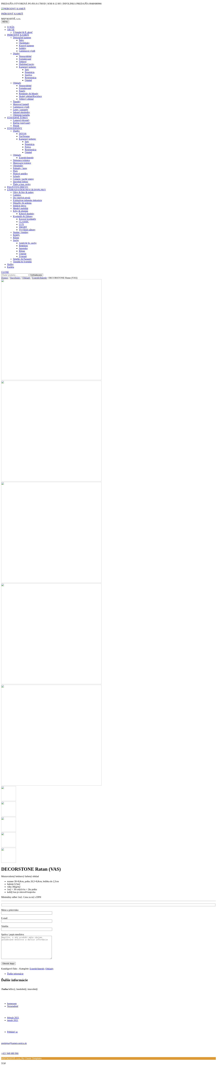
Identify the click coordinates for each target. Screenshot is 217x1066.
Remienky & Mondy (28, 93)
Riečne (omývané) (21, 123)
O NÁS (10, 27)
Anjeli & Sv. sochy (28, 243)
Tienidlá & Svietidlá (22, 261)
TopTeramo (24, 136)
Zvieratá (23, 256)
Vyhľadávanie (36, 275)
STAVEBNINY (14, 128)
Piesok (16, 125)
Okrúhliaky (24, 43)
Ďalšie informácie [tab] (15, 973)
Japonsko (23, 248)
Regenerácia (30, 77)
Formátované (25, 59)
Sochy (16, 240)
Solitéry (22, 48)
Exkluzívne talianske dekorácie (27, 200)
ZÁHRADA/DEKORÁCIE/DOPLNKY (26, 189)
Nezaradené (12, 1006)
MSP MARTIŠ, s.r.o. (11, 1058)
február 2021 (13, 1017)
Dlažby (16, 53)
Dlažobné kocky (26, 64)
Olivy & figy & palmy (23, 192)
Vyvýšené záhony (27, 229)
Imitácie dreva (19, 205)
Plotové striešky (20, 173)
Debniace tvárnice (21, 160)
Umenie (22, 253)
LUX (21, 224)
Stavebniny (15, 278)
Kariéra (10, 267)
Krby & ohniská (20, 211)
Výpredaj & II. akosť (23, 32)
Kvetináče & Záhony (23, 216)
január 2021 (12, 1020)
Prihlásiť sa (12, 1032)
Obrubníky (18, 165)
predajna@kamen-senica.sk (14, 1043)
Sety (27, 69)
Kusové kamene (26, 45)
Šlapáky (17, 101)
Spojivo (28, 75)
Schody (16, 176)
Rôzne (16, 237)
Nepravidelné (25, 56)
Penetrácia (29, 72)
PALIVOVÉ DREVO (17, 187)
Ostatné (28, 80)
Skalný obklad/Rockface (30, 96)
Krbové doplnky (26, 213)
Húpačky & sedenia (22, 203)
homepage (12, 1003)
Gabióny (17, 195)
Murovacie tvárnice (22, 163)
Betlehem (23, 245)
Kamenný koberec (27, 67)
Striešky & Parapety (22, 259)
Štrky (21, 40)
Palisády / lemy (20, 168)
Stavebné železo (20, 181)
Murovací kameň (21, 104)
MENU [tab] (5, 22)
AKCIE (10, 29)
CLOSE (5, 272)
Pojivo (28, 147)
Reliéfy (16, 235)
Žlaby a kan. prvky (22, 184)
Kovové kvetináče (27, 219)
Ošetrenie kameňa (21, 115)
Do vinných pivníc (21, 197)
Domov (4, 278)
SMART (23, 227)
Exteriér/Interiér (26, 157)
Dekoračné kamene (22, 37)
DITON (22, 133)
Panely (22, 91)
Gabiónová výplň (27, 51)
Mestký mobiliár (20, 208)
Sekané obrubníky (21, 112)
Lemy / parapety (20, 109)
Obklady (17, 83)
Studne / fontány (20, 232)
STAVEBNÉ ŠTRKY (17, 117)
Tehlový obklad (26, 99)
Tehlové (22, 61)
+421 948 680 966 (9, 1053)
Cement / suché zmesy (23, 179)
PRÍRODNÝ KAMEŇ (12, 13)
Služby (10, 264)
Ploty (15, 171)
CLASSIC (24, 221)
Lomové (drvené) (21, 120)
